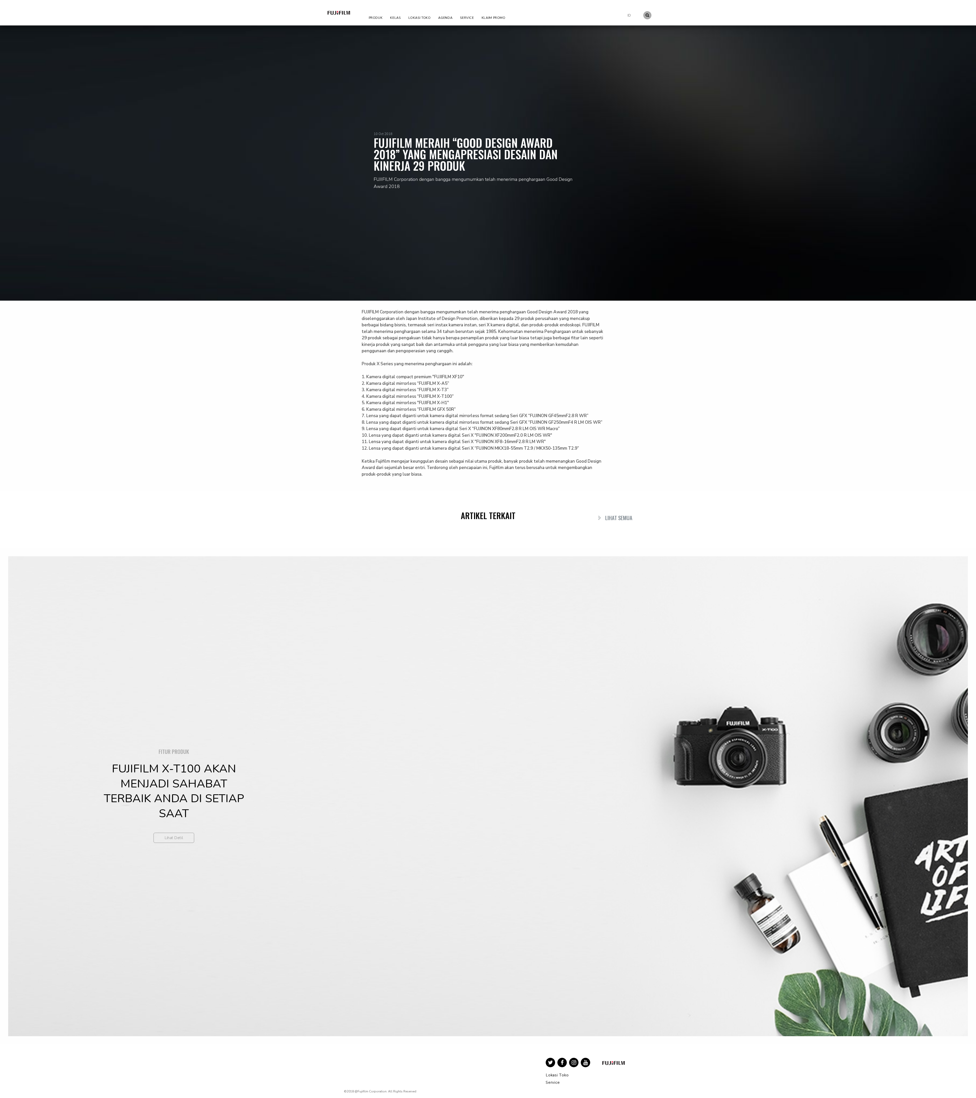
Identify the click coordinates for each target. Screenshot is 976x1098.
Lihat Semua (618, 518)
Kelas (395, 18)
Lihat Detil (174, 837)
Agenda (445, 18)
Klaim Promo (494, 18)
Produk (376, 18)
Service (467, 18)
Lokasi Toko (419, 18)
